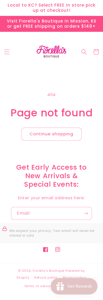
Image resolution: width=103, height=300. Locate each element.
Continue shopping (51, 134)
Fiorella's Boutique (48, 270)
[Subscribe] (86, 213)
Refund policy (46, 277)
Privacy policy (75, 277)
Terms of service (38, 286)
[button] (7, 52)
